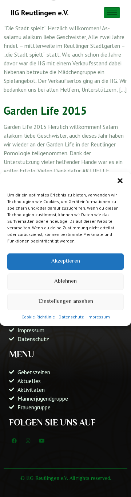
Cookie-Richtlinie (38, 317)
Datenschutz (71, 317)
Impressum (98, 317)
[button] (120, 180)
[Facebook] (14, 441)
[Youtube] (42, 441)
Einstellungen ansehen (65, 301)
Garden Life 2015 (45, 110)
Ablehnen (65, 281)
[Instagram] (28, 441)
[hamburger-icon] (112, 12)
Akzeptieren (65, 261)
